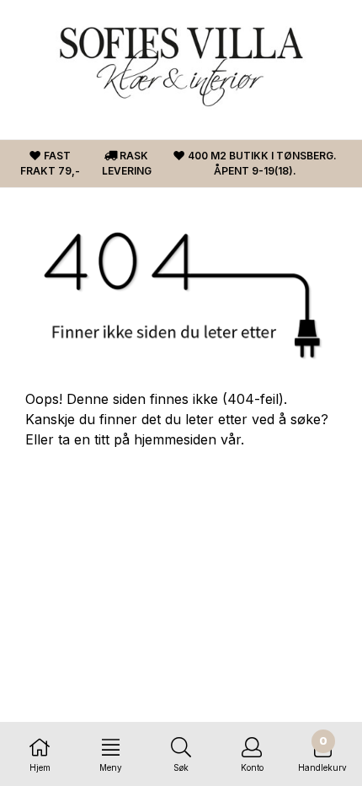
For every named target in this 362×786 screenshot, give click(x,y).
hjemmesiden (175, 439)
